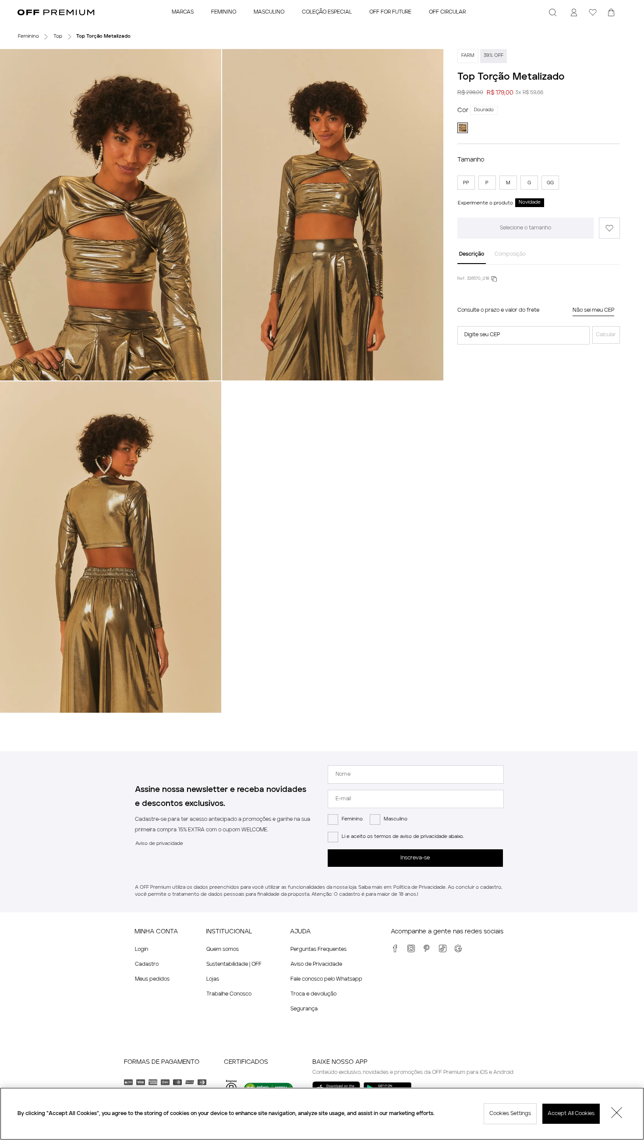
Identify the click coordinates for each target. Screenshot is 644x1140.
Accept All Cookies (571, 1113)
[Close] (616, 1113)
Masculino (395, 819)
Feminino (352, 819)
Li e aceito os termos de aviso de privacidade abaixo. (403, 836)
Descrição (471, 254)
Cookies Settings (510, 1113)
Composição (510, 254)
